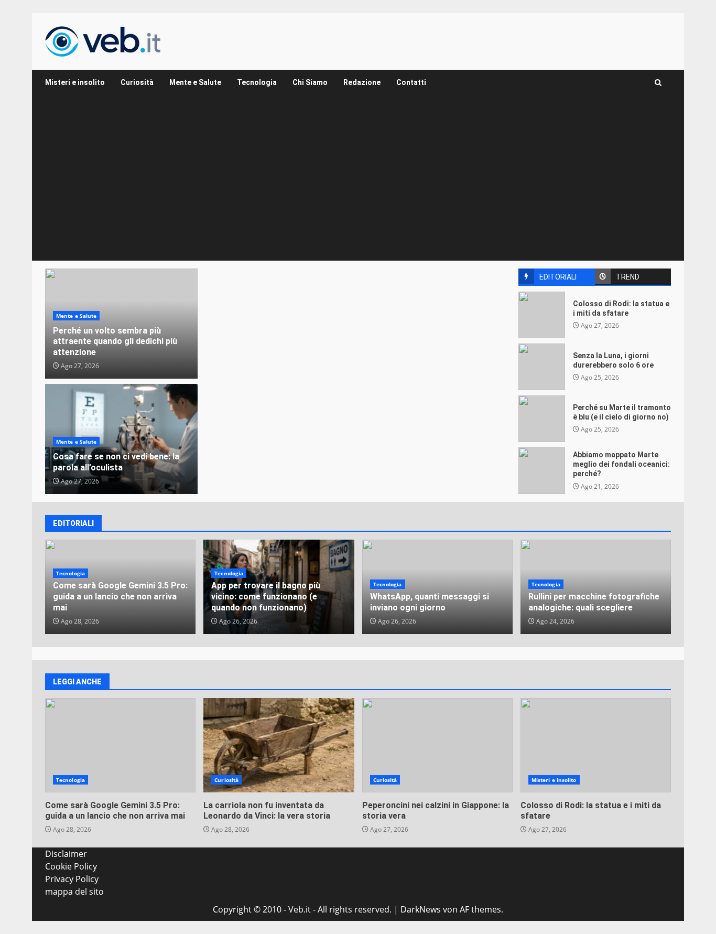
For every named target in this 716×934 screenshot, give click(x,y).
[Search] (658, 82)
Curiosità (137, 82)
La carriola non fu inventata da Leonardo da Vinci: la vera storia (278, 745)
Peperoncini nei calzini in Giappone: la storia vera (437, 745)
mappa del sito (74, 891)
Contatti (411, 82)
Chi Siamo (310, 82)
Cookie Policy (71, 866)
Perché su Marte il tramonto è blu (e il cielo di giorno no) (541, 418)
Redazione (362, 82)
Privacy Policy (72, 879)
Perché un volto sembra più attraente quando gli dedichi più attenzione (115, 342)
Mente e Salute (195, 82)
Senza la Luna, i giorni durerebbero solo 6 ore (541, 366)
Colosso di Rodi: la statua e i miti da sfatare (541, 315)
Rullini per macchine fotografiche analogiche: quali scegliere (593, 602)
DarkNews (420, 909)
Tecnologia (257, 82)
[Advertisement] (358, 182)
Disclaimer (66, 854)
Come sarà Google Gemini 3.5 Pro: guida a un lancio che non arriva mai (120, 597)
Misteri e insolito (75, 82)
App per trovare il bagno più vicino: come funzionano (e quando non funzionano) (265, 597)
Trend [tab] (627, 277)
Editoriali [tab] (558, 277)
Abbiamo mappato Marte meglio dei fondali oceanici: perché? (541, 470)
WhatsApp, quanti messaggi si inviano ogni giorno (429, 602)
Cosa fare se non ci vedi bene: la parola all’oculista (116, 462)
